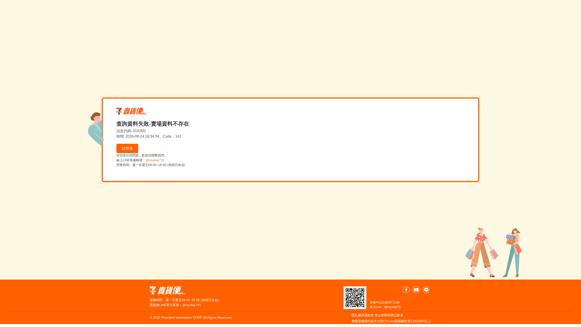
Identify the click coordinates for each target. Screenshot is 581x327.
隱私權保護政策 (363, 315)
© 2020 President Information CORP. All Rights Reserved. (191, 317)
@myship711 (155, 160)
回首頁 (127, 148)
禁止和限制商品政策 (389, 315)
